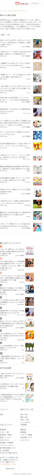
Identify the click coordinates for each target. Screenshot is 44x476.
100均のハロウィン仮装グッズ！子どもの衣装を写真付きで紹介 (15, 190)
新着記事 (3, 429)
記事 (1, 414)
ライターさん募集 (26, 435)
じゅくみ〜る (24, 440)
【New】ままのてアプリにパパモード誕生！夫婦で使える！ (12, 374)
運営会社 (23, 429)
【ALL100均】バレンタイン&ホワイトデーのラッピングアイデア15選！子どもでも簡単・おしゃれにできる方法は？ (15, 88)
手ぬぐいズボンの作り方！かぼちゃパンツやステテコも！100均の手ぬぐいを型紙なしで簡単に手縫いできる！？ (15, 42)
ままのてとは (4, 440)
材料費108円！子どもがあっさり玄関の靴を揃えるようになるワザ (15, 110)
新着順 (2, 35)
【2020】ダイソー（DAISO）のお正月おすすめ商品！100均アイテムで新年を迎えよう (15, 53)
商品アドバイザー (6, 437)
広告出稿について (26, 437)
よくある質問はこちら (7, 464)
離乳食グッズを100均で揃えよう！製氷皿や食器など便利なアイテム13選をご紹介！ (15, 213)
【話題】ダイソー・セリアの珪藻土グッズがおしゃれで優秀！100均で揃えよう (15, 76)
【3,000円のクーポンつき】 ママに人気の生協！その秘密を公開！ (12, 385)
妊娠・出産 (24, 417)
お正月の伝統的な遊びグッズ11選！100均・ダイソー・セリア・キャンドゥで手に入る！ (15, 144)
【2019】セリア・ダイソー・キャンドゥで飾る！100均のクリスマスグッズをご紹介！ (15, 156)
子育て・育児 (24, 420)
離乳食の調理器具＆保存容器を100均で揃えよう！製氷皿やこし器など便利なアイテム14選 (15, 167)
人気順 (8, 35)
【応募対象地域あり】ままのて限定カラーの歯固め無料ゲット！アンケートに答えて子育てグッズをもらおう (12, 397)
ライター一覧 (4, 432)
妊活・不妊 (24, 414)
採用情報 (23, 432)
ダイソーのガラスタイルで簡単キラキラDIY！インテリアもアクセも (15, 133)
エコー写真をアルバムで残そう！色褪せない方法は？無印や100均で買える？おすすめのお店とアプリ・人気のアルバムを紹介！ (15, 122)
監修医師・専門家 (6, 435)
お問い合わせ (10, 468)
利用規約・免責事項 (6, 442)
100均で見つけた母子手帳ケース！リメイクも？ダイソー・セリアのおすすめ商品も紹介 (14, 98)
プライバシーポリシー (7, 445)
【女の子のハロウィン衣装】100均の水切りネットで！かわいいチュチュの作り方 (15, 202)
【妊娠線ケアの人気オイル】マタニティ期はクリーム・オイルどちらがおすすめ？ (15, 64)
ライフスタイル (25, 422)
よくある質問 (4, 450)
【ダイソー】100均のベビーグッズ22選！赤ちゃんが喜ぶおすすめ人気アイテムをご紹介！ (15, 225)
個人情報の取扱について (8, 448)
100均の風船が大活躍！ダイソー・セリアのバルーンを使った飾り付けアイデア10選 (15, 179)
